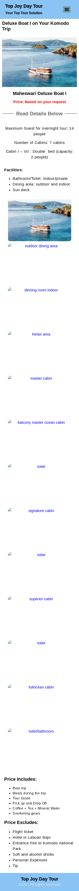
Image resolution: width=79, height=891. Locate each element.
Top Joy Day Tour (24, 6)
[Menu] (67, 9)
